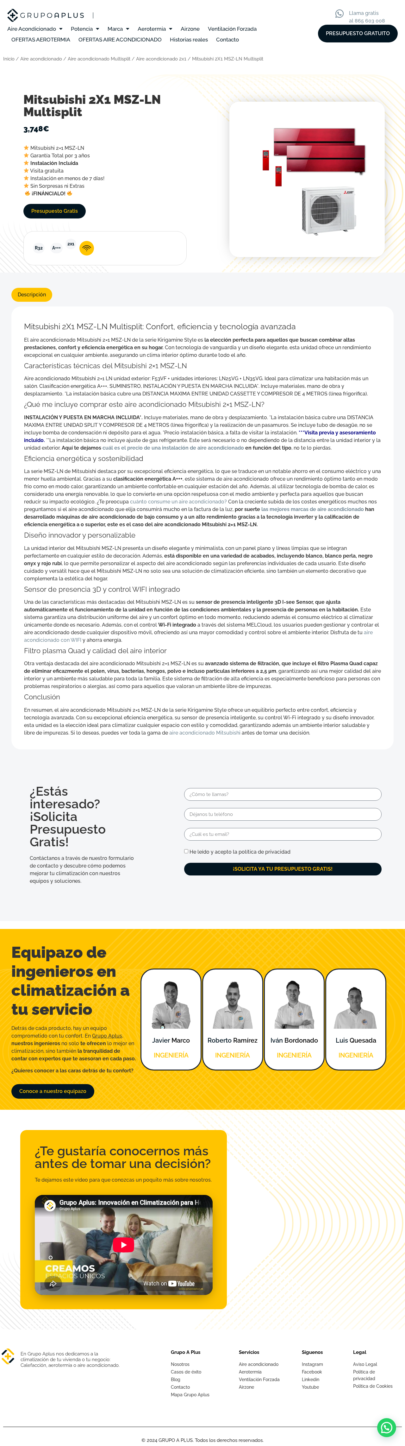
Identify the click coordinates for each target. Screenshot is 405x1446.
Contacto (227, 39)
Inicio (9, 58)
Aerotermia (152, 29)
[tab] (31, 295)
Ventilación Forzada (232, 29)
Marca (115, 29)
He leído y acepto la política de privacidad (240, 852)
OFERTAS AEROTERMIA (40, 39)
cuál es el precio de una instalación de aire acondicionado (173, 448)
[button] (386, 1427)
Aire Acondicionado (31, 29)
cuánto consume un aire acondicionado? (178, 502)
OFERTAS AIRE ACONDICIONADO (120, 39)
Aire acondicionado (41, 58)
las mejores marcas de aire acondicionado (312, 509)
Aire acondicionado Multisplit (99, 58)
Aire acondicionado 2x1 (161, 58)
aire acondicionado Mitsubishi (204, 733)
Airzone (190, 29)
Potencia (82, 29)
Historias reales (189, 39)
